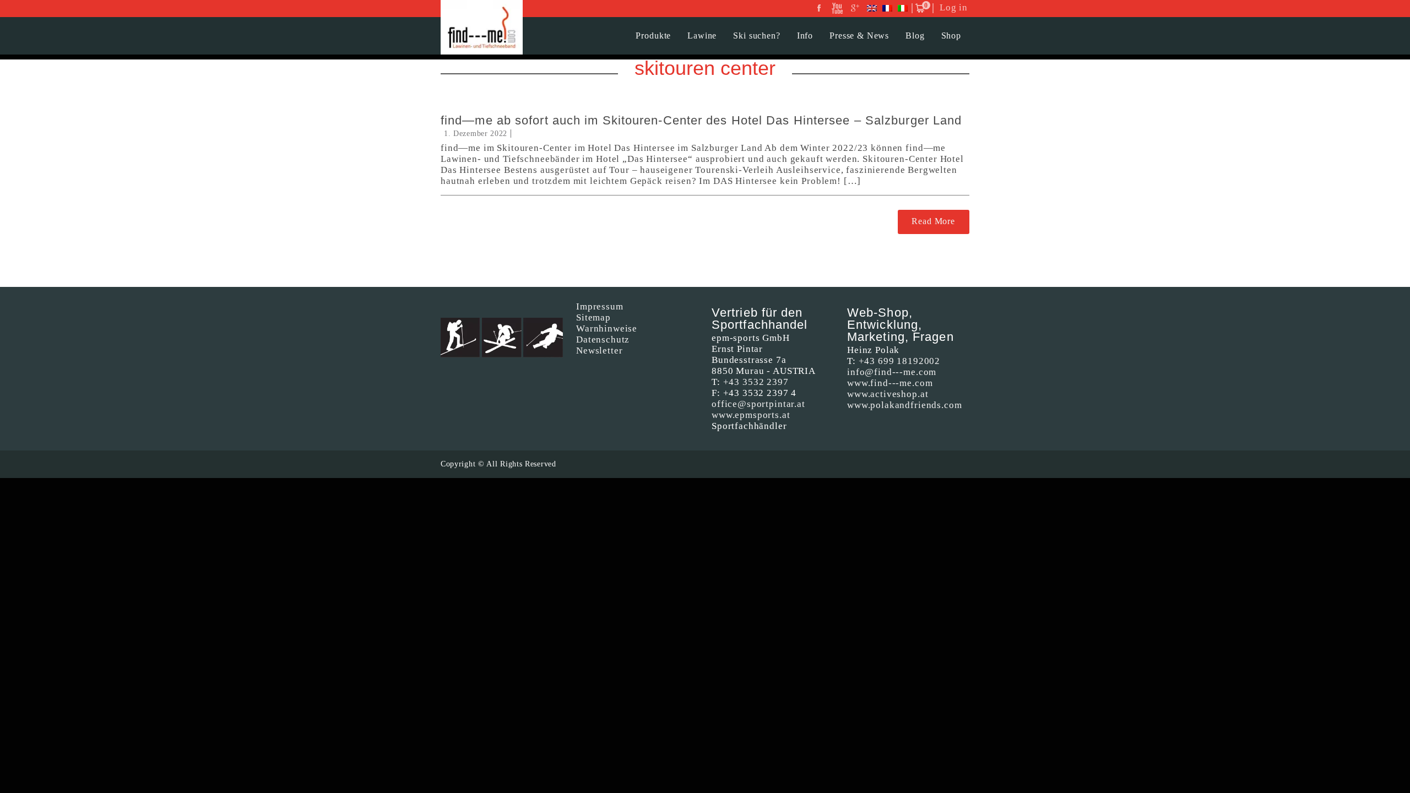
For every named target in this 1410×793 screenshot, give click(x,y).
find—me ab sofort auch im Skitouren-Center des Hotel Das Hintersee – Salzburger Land (701, 120)
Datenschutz (603, 339)
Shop (951, 35)
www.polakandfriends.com (904, 405)
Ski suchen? (756, 35)
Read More (933, 221)
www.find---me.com (889, 383)
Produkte (653, 35)
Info (805, 35)
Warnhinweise (606, 328)
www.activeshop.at (887, 394)
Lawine (702, 35)
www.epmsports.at (751, 415)
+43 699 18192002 (900, 361)
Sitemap (593, 317)
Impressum (599, 306)
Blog (914, 35)
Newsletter (599, 350)
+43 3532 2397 (756, 382)
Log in (954, 7)
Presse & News (859, 35)
